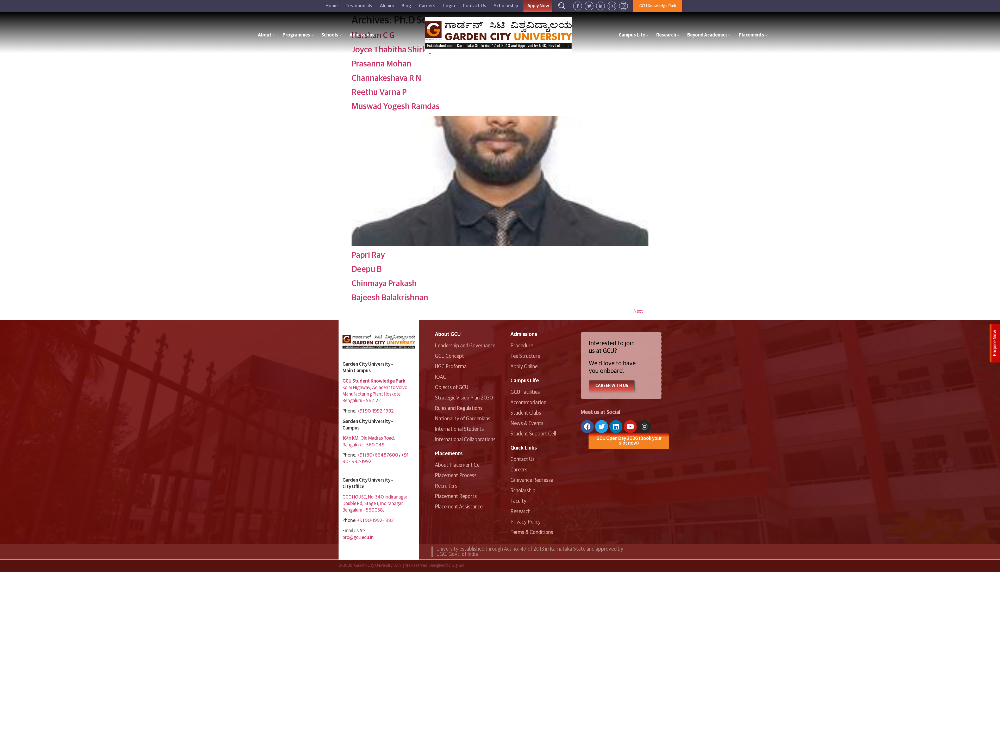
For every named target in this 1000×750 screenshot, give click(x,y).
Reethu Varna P (379, 92)
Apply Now (538, 6)
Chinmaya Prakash (384, 284)
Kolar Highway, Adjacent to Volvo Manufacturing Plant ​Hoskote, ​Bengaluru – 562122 (374, 394)
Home (332, 6)
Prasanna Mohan (381, 64)
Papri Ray (368, 255)
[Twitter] (601, 426)
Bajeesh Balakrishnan (390, 298)
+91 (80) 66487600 (377, 455)
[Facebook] (587, 426)
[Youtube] (630, 426)
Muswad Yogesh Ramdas (396, 106)
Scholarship (506, 6)
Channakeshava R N (386, 78)
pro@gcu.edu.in (358, 537)
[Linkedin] (615, 426)
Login (449, 6)
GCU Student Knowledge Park (373, 381)
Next (641, 311)
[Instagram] (644, 426)
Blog (406, 6)
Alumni (387, 6)
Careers (427, 6)
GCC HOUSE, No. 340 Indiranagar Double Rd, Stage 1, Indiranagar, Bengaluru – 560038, (374, 504)
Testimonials (359, 6)
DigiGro (458, 565)
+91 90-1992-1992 (375, 411)
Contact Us (474, 6)
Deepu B (367, 269)
